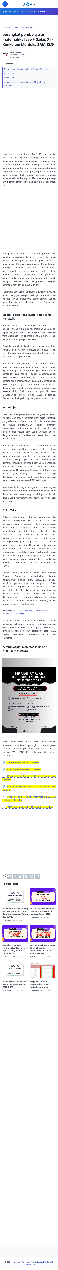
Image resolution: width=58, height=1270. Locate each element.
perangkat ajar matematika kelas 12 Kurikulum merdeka (25, 84)
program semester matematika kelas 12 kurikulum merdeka (40, 984)
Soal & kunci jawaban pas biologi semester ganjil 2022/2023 (14, 984)
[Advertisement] (29, 120)
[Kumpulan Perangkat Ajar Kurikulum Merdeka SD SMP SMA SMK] (29, 4)
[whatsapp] (20, 876)
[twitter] (15, 876)
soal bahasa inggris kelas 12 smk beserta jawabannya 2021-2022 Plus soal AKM (42, 949)
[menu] (5, 4)
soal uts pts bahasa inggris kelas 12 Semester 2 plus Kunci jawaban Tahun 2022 (15, 949)
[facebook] (9, 876)
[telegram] (26, 876)
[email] (37, 876)
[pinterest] (31, 876)
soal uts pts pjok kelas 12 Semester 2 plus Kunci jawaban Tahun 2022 (42, 911)
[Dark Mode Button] (54, 4)
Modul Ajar (9, 73)
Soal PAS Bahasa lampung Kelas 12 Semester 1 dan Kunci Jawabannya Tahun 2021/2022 (15, 912)
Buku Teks (9, 78)
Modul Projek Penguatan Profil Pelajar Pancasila (26, 69)
